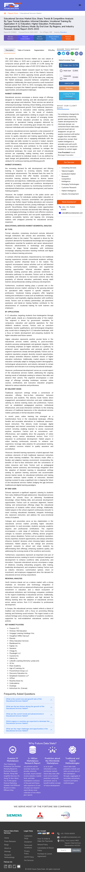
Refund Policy (42, 844)
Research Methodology (9, 856)
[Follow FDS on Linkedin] (5, 866)
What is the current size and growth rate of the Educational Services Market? (24, 700)
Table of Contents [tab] (24, 50)
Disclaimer (28, 842)
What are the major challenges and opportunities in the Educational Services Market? (27, 730)
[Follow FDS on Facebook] (10, 866)
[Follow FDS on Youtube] (18, 866)
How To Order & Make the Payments (45, 840)
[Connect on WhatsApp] (72, 53)
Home (6, 838)
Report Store (13, 13)
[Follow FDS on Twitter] (14, 866)
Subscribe (76, 850)
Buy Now (69, 88)
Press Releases (10, 841)
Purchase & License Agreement (44, 855)
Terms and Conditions (28, 846)
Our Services (29, 860)
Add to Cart (69, 83)
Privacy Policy (27, 852)
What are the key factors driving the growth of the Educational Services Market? (25, 707)
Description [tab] (10, 50)
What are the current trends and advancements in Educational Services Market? (25, 715)
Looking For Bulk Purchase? (69, 96)
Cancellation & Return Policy (45, 849)
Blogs (6, 845)
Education (63, 32)
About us (7, 848)
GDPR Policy (29, 857)
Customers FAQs (28, 837)
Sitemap (7, 851)
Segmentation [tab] (39, 50)
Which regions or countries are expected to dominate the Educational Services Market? (27, 722)
